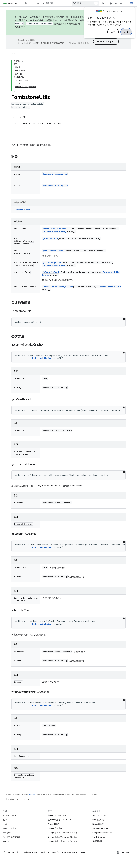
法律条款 (27, 852)
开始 (126, 31)
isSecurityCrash (51, 272)
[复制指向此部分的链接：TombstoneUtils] (34, 311)
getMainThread (50, 238)
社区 (19, 852)
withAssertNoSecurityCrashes (58, 286)
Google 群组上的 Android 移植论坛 (62, 841)
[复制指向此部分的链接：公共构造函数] (33, 303)
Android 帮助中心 (99, 815)
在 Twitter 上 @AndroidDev (59, 820)
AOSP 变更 (20, 27)
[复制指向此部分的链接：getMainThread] (33, 399)
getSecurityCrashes (53, 262)
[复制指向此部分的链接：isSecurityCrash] (33, 610)
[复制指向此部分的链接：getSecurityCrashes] (39, 534)
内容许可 (31, 794)
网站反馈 (56, 852)
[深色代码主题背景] (123, 319)
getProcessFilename (53, 250)
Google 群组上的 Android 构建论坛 (62, 837)
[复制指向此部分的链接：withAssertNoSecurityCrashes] (52, 692)
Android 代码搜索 (45, 3)
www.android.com (100, 828)
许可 (35, 852)
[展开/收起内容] (22, 61)
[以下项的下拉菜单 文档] (30, 3)
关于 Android (8, 852)
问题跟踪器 (97, 841)
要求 (5, 820)
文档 (25, 3)
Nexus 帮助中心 (99, 824)
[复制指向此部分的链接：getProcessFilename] (40, 464)
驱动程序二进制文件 (11, 837)
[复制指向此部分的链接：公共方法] (27, 336)
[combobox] (85, 3)
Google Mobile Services (102, 832)
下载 (5, 824)
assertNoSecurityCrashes (56, 228)
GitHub (6, 841)
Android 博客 (53, 824)
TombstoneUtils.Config (55, 174)
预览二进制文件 (9, 828)
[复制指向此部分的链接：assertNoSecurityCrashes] (46, 344)
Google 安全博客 (55, 828)
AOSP (13, 53)
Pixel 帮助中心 (98, 820)
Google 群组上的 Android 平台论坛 (62, 832)
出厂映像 (7, 832)
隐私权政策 (45, 852)
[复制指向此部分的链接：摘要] (20, 156)
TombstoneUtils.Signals (55, 185)
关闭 (113, 31)
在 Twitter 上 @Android (57, 815)
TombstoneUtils (22, 209)
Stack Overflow (99, 837)
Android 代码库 (9, 815)
